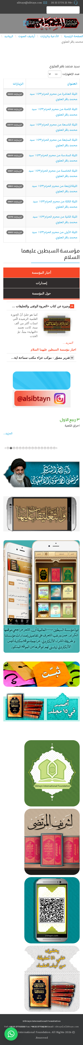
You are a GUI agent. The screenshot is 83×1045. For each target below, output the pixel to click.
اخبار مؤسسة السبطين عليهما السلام (53, 349)
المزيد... (68, 342)
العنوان (72, 84)
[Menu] (27, 24)
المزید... (7, 433)
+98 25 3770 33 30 (62, 3)
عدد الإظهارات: (71, 74)
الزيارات (18, 84)
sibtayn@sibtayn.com (29, 3)
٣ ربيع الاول (70, 419)
